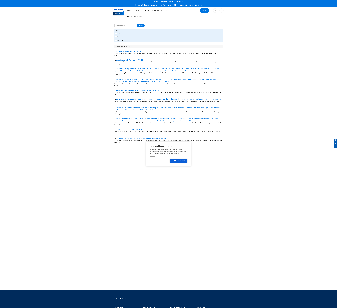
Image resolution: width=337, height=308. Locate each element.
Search (140, 16)
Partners (164, 10)
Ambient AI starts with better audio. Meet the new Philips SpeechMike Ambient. (170, 5)
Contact (204, 10)
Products (129, 10)
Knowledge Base (122, 40)
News (118, 37)
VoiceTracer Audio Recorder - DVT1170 (129, 60)
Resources (155, 10)
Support (146, 10)
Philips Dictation (131, 16)
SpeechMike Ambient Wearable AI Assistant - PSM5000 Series (137, 90)
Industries (138, 10)
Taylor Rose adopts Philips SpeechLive (129, 129)
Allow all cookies (178, 161)
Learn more (152, 155)
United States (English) (176, 1)
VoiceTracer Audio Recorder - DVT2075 (129, 51)
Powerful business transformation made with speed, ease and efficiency (142, 138)
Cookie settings (158, 161)
